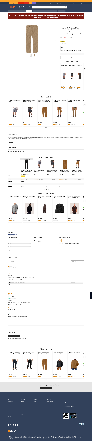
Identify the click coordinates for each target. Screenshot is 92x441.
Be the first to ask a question (14, 335)
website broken (11, 269)
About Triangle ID (36, 405)
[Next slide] (83, 1)
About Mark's (36, 399)
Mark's (22, 403)
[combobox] (78, 261)
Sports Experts (23, 410)
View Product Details (73, 34)
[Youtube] (15, 425)
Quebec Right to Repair (50, 410)
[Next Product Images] (56, 41)
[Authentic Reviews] (12, 235)
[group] (26, 176)
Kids (24, 10)
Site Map (48, 403)
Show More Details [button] (45, 189)
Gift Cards (74, 10)
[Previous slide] (8, 1)
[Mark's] (30, 3)
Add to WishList (76, 57)
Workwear (29, 10)
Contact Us (9, 412)
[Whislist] (78, 7)
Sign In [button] (82, 3)
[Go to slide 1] (31, 55)
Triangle (22, 405)
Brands (68, 10)
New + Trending (61, 10)
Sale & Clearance (53, 10)
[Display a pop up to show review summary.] (66, 88)
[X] (11, 425)
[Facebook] (8, 425)
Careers (35, 403)
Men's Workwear (21, 21)
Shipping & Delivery (11, 403)
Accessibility (49, 405)
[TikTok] (17, 425)
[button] (65, 7)
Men (15, 10)
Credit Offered (53, 3)
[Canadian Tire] (21, 3)
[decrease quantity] (61, 57)
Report (21, 279)
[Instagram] (13, 425)
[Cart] (82, 7)
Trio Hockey (22, 412)
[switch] (10, 176)
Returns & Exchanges (11, 405)
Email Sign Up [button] (60, 3)
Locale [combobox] (16, 257)
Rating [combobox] (10, 257)
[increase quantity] (65, 57)
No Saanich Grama (12, 296)
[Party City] (34, 3)
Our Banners (23, 414)
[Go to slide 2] (34, 55)
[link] (64, 33)
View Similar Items (81, 34)
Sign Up (65, 402)
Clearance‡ (62, 41)
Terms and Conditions (50, 401)
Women (10, 10)
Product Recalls (10, 414)
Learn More (65, 410)
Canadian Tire (23, 399)
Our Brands (35, 401)
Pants (26, 21)
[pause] (11, 1)
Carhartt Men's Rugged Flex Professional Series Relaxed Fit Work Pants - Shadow (70, 30)
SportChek (22, 401)
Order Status (73, 6)
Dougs (9, 311)
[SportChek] (26, 3)
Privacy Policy (49, 399)
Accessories (46, 10)
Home (10, 21)
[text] (64, 88)
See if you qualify (78, 50)
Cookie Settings (10, 416)
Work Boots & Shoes (37, 10)
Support (65, 3)
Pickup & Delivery (10, 401)
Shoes (20, 10)
